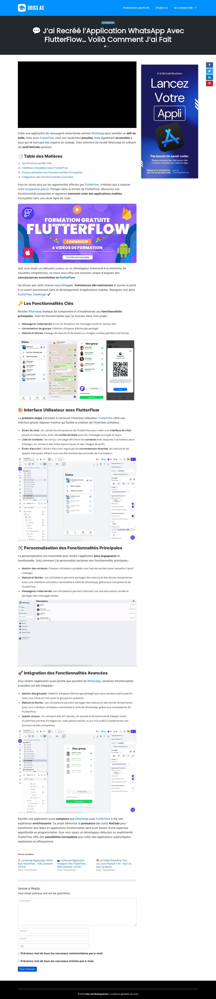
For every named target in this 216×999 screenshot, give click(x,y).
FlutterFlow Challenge (32, 294)
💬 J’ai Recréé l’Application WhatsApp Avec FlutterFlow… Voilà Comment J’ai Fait (108, 35)
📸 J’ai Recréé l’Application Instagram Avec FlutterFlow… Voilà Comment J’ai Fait (72, 863)
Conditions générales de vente (124, 994)
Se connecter (183, 7)
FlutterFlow (108, 23)
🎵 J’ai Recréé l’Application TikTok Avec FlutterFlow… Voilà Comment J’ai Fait (35, 863)
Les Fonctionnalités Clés (37, 163)
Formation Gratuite (136, 7)
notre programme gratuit (33, 189)
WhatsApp (97, 133)
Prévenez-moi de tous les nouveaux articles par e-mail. (57, 961)
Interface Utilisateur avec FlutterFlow (45, 167)
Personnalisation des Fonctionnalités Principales (52, 172)
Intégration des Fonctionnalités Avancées (47, 176)
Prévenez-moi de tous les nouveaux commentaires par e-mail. (62, 953)
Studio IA (162, 7)
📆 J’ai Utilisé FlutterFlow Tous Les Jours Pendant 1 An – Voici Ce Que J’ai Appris (113, 863)
